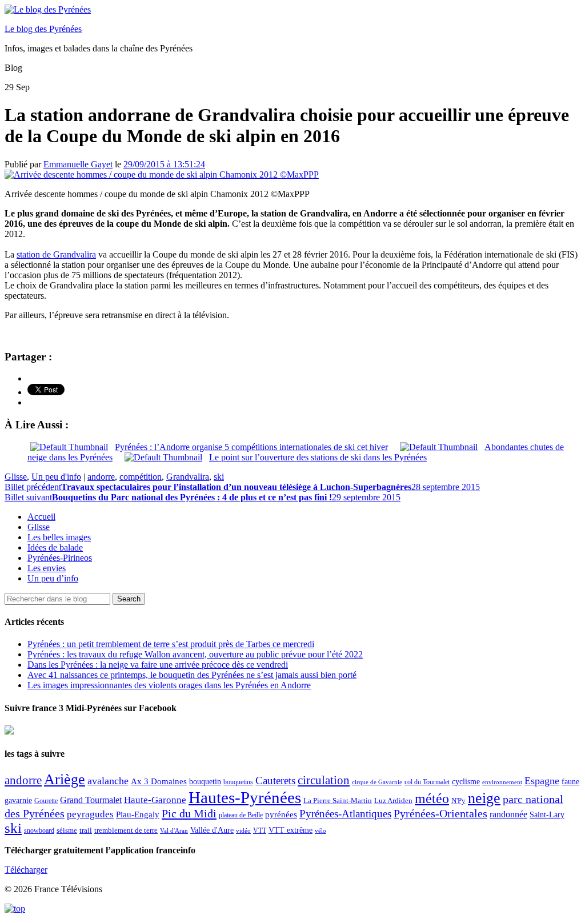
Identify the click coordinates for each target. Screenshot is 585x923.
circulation (324, 780)
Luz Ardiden (393, 800)
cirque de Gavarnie (377, 782)
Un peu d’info (52, 578)
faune (570, 781)
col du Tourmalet (427, 782)
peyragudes (90, 814)
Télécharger (26, 869)
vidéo (243, 830)
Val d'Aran (174, 830)
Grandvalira (187, 476)
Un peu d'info (56, 476)
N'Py (458, 800)
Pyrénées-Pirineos (59, 558)
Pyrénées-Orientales (440, 814)
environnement (502, 781)
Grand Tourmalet (91, 800)
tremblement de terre (126, 830)
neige (484, 798)
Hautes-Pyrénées (245, 797)
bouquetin (205, 781)
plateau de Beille (241, 815)
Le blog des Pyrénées (43, 29)
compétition (140, 476)
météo (432, 798)
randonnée (508, 814)
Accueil (41, 516)
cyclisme (466, 781)
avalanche (108, 780)
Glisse (16, 476)
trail (85, 830)
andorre (101, 476)
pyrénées (281, 814)
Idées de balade (55, 547)
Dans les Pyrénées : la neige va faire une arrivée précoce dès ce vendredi (157, 664)
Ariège (64, 779)
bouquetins (238, 781)
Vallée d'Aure (212, 830)
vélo (320, 831)
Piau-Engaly (137, 814)
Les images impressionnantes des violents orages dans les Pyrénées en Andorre (169, 685)
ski (219, 476)
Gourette (46, 801)
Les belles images (59, 537)
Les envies (46, 568)
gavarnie (18, 800)
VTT (259, 830)
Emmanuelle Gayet (78, 164)
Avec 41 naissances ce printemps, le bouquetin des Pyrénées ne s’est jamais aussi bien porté (191, 675)
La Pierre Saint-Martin (337, 800)
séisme (67, 830)
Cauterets (275, 780)
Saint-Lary (547, 814)
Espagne (541, 780)
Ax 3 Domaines (159, 781)
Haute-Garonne (155, 799)
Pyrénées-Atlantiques (345, 814)
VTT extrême (290, 830)
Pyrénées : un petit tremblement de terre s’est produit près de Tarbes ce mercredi (170, 644)
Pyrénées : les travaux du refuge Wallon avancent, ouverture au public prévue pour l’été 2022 (195, 654)
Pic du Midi (189, 813)
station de (56, 254)
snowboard (39, 830)
